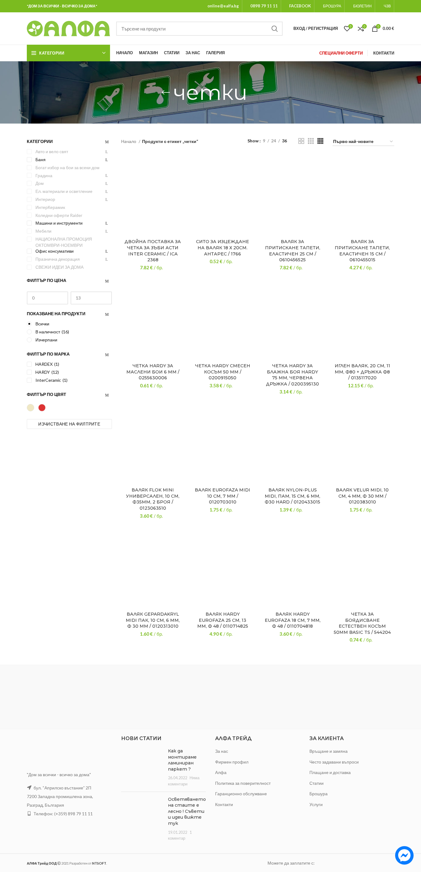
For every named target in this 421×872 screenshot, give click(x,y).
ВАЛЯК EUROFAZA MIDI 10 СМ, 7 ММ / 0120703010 (222, 496)
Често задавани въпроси (334, 761)
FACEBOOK (300, 5)
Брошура (318, 793)
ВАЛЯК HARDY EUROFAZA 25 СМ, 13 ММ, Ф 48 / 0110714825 (222, 620)
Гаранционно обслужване (241, 793)
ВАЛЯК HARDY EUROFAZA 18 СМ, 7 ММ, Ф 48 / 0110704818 (293, 620)
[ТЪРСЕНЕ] (274, 29)
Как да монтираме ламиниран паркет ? (182, 760)
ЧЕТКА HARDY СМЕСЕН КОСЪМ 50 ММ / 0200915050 (222, 372)
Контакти (224, 804)
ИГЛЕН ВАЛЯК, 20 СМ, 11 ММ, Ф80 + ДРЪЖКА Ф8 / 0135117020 (362, 372)
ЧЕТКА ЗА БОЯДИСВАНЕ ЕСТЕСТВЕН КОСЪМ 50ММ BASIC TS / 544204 (362, 623)
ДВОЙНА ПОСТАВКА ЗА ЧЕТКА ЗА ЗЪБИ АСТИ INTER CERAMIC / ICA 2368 (153, 251)
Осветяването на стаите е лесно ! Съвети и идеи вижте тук (187, 811)
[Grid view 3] (311, 141)
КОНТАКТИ (383, 53)
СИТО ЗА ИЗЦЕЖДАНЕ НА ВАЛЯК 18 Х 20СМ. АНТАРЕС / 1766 (222, 247)
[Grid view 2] (301, 141)
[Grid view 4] (320, 141)
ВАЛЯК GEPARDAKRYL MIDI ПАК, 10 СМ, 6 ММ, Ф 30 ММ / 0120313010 (153, 620)
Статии (316, 783)
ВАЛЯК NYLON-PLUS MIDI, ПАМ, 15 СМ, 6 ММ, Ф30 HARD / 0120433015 (292, 496)
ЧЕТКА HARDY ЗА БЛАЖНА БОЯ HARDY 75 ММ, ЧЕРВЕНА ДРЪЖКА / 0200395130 (292, 375)
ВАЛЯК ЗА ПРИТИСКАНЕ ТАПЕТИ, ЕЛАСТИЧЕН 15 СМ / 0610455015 (362, 251)
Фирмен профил (231, 761)
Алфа (221, 772)
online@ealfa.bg (223, 5)
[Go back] (166, 92)
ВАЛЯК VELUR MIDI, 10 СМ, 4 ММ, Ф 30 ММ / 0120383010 (362, 496)
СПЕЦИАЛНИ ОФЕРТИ (341, 53)
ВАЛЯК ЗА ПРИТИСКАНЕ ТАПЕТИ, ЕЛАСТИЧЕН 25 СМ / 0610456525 (292, 251)
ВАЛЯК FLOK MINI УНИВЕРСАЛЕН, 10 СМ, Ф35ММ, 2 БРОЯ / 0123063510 (152, 499)
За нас (221, 751)
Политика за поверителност (243, 783)
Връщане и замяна (328, 751)
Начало (129, 141)
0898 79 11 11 (264, 5)
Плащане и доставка (330, 772)
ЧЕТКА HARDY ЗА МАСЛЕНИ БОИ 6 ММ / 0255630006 (152, 372)
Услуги (316, 804)
